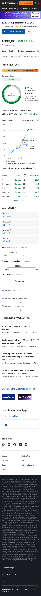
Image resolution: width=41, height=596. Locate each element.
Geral (4, 51)
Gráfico (12, 51)
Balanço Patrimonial (29, 56)
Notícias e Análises (26, 51)
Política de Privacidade (9, 575)
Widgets (5, 469)
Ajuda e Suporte (28, 465)
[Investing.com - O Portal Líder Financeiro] (11, 3)
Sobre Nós (26, 456)
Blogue (4, 456)
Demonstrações (15, 56)
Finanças (4, 56)
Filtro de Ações (15, 8)
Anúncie (25, 460)
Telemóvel (5, 460)
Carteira (4, 465)
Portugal (26, 8)
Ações (4, 8)
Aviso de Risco (6, 582)
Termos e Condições (8, 568)
